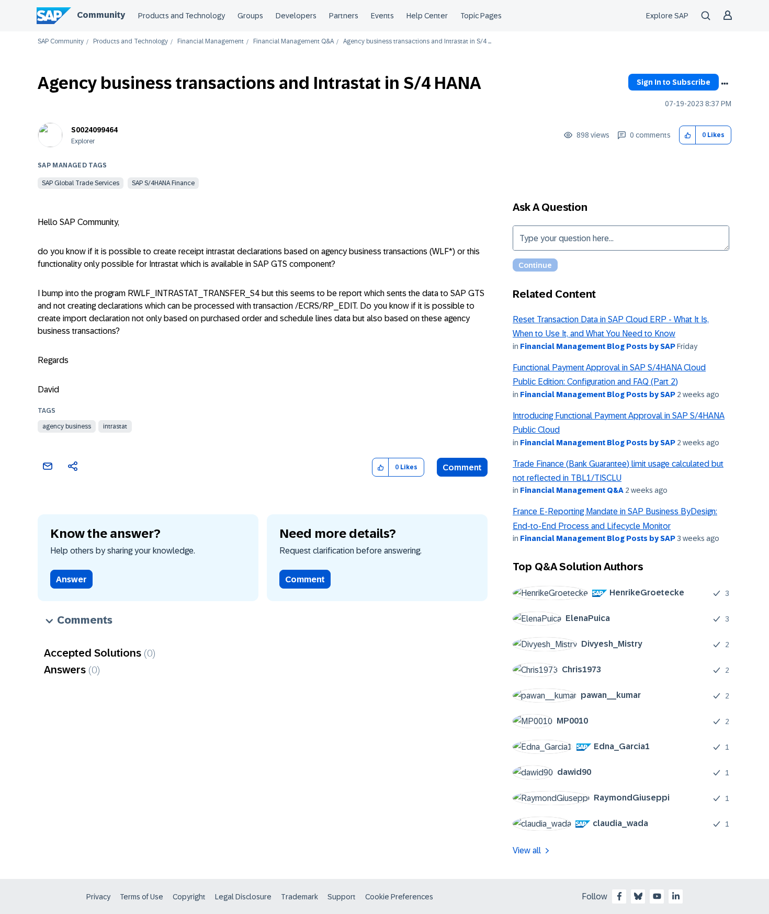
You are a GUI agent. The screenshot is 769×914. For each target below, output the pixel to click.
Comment (462, 467)
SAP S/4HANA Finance (163, 183)
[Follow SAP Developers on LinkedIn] (676, 896)
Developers (296, 16)
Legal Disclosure (243, 897)
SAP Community (61, 41)
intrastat (115, 426)
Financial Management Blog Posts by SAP (597, 346)
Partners (343, 16)
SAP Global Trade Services (80, 183)
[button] (688, 135)
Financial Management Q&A (293, 41)
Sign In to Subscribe (673, 82)
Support (341, 897)
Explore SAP (667, 16)
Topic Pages (481, 16)
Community (101, 14)
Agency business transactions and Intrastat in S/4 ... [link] (417, 41)
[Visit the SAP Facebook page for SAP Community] (619, 896)
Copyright (189, 897)
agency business (66, 426)
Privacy (98, 897)
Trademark (299, 897)
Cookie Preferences (399, 897)
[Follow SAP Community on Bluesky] (638, 896)
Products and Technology (181, 16)
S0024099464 (94, 130)
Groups (250, 16)
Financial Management (210, 41)
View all (527, 850)
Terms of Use (141, 897)
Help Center (427, 16)
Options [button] (724, 84)
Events (382, 16)
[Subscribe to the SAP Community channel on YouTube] (657, 896)
